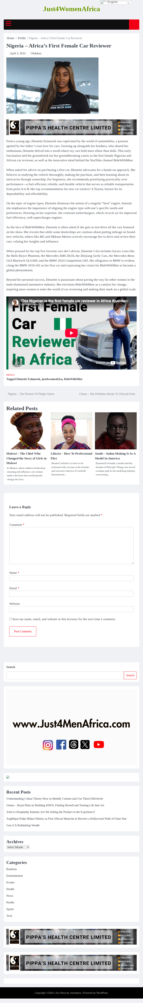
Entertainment (14, 875)
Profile (10, 375)
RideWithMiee (73, 379)
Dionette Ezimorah (28, 379)
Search (10, 667)
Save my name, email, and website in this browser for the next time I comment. (64, 619)
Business (11, 869)
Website (14, 604)
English (112, 2)
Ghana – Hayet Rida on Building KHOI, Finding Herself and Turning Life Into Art (55, 805)
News (9, 895)
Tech (9, 915)
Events (10, 882)
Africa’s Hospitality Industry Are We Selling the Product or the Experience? (50, 812)
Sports (10, 909)
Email (14, 588)
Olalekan (36, 53)
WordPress (102, 993)
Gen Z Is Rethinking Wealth (22, 825)
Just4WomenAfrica (71, 9)
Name (14, 573)
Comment (16, 525)
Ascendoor (75, 993)
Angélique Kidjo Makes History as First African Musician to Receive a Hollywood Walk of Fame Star (66, 818)
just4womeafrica (52, 379)
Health (10, 889)
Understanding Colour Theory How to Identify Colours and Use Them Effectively (54, 798)
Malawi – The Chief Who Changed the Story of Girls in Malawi (26, 458)
